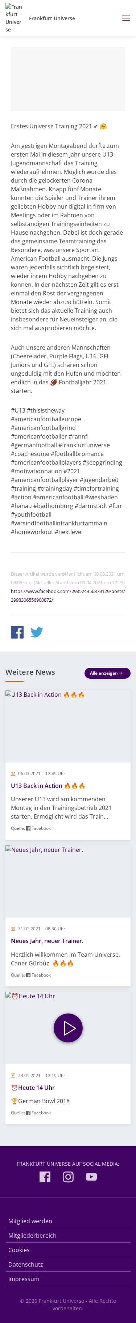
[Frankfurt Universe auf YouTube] (91, 1178)
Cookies (19, 1250)
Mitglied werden (30, 1221)
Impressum (24, 1279)
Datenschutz (25, 1264)
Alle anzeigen (104, 673)
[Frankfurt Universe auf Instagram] (68, 1178)
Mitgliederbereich (32, 1235)
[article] (68, 765)
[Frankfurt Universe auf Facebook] (45, 1178)
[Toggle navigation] (123, 18)
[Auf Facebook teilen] (17, 633)
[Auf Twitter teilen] (36, 633)
